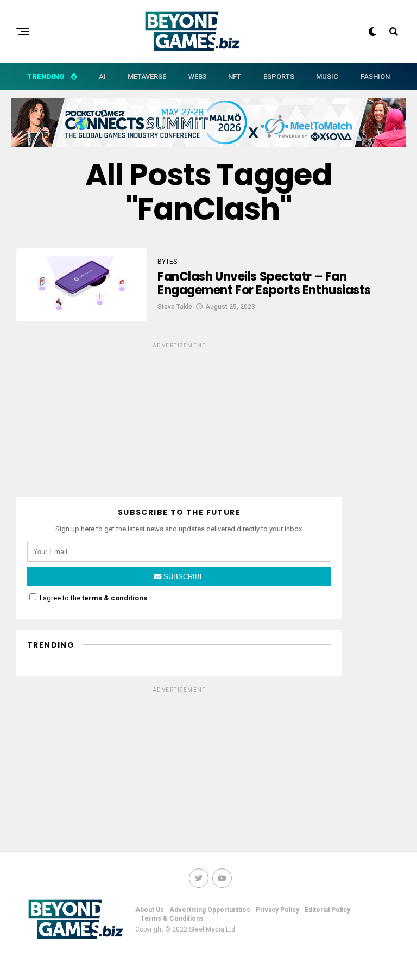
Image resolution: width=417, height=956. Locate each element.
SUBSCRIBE (183, 577)
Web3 (197, 76)
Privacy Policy (277, 910)
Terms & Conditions (172, 918)
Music (327, 76)
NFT (234, 76)
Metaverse (147, 76)
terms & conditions (114, 598)
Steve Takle (174, 307)
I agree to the (92, 598)
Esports (278, 76)
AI (102, 76)
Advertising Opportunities (209, 910)
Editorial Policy (327, 910)
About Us (149, 910)
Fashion (375, 76)
